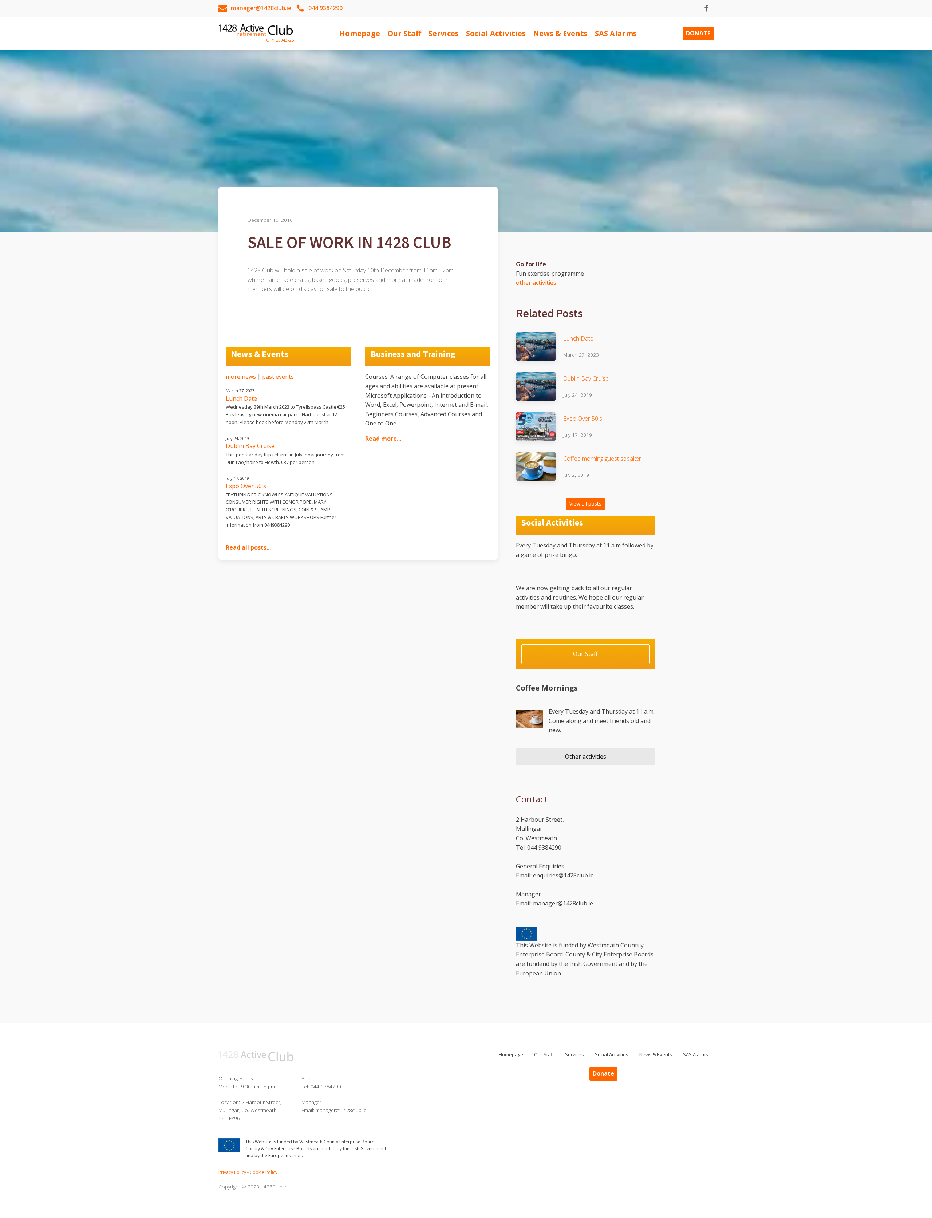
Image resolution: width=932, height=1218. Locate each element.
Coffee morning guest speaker (602, 459)
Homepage (359, 33)
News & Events (560, 33)
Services (444, 33)
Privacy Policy (232, 1172)
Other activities (585, 757)
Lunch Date (578, 338)
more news (241, 377)
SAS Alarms (616, 33)
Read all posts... (248, 547)
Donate (698, 33)
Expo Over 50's (582, 418)
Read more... (383, 439)
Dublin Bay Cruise (586, 378)
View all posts (585, 503)
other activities (536, 283)
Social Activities (496, 33)
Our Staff (404, 33)
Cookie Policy (263, 1172)
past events (278, 377)
